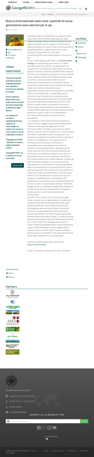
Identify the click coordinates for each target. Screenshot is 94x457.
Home (43, 14)
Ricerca (11, 277)
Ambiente (81, 43)
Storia (11, 273)
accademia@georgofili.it (18, 412)
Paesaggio (82, 57)
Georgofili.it (12, 2)
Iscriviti (84, 421)
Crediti (46, 451)
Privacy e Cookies (58, 451)
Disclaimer (84, 451)
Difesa (80, 47)
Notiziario (50, 14)
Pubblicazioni (63, 2)
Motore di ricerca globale (44, 2)
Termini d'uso (72, 451)
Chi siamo (26, 2)
